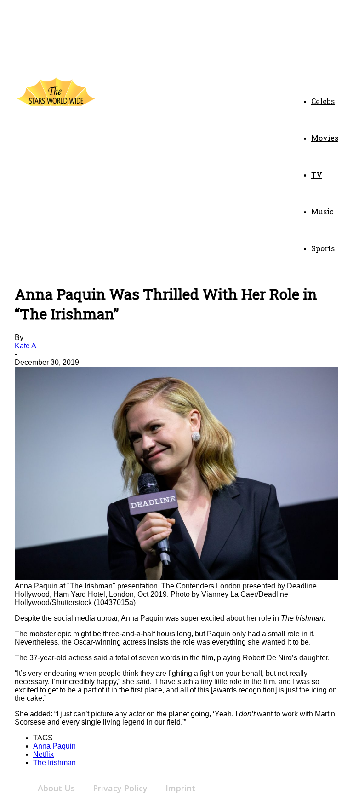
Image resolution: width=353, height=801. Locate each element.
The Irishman (54, 762)
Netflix (43, 754)
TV (316, 174)
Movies (324, 138)
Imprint (180, 788)
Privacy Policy (120, 788)
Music (322, 211)
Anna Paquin (54, 746)
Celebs (323, 101)
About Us (56, 788)
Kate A (25, 346)
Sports (323, 248)
